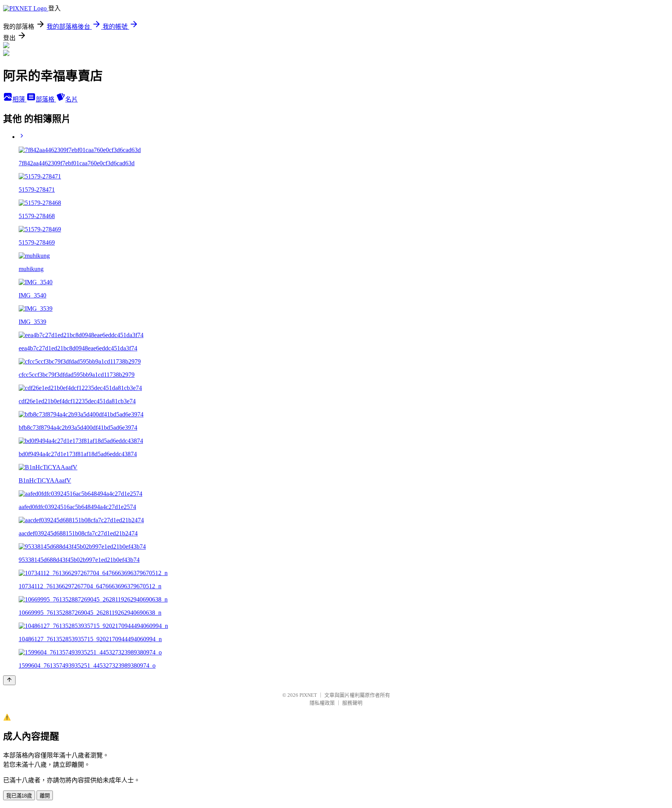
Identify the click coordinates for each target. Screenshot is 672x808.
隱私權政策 (322, 703)
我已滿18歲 (19, 796)
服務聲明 (352, 703)
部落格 (46, 99)
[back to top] (9, 680)
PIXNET (308, 695)
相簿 (19, 99)
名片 (71, 99)
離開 (45, 796)
